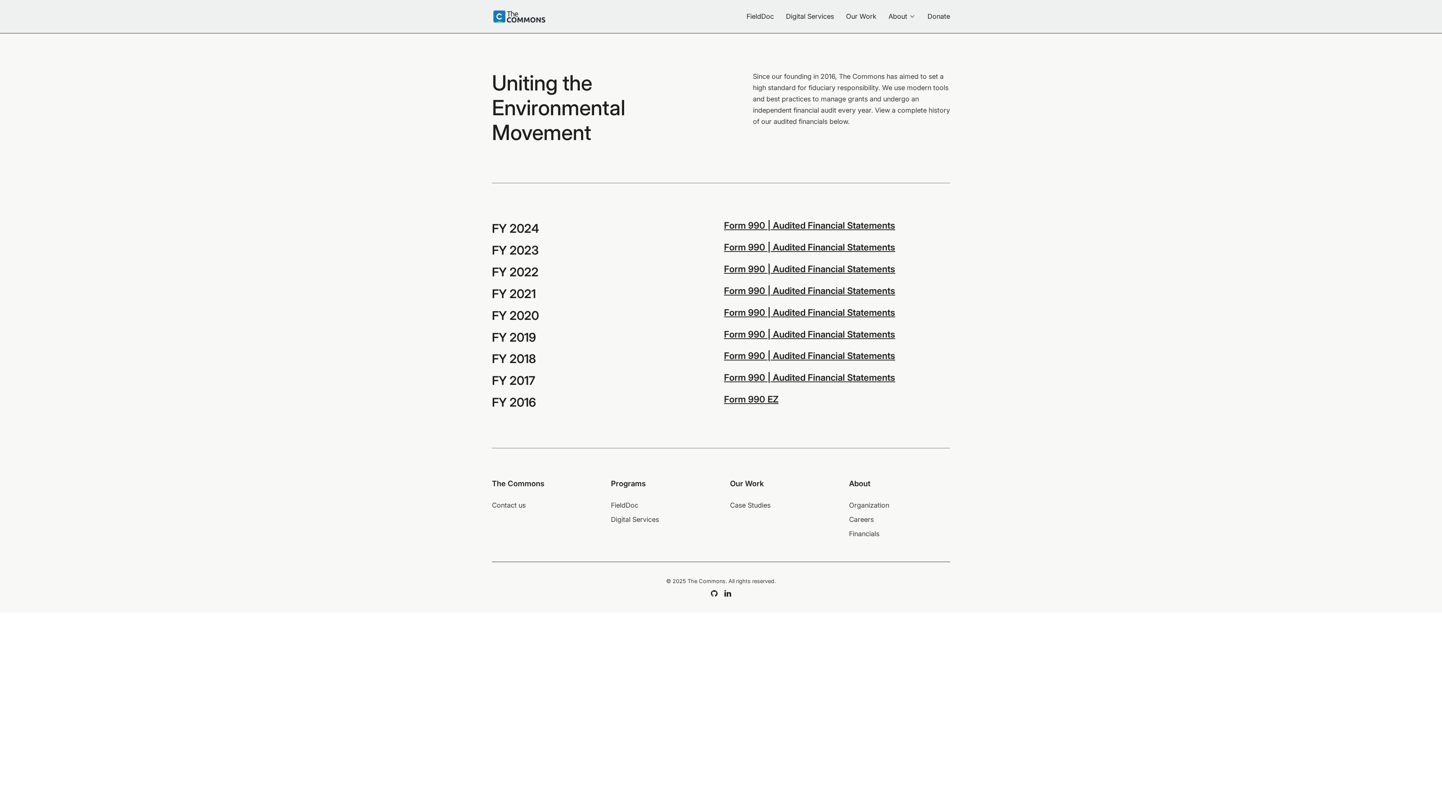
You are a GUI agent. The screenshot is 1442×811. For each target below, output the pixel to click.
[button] (902, 16)
